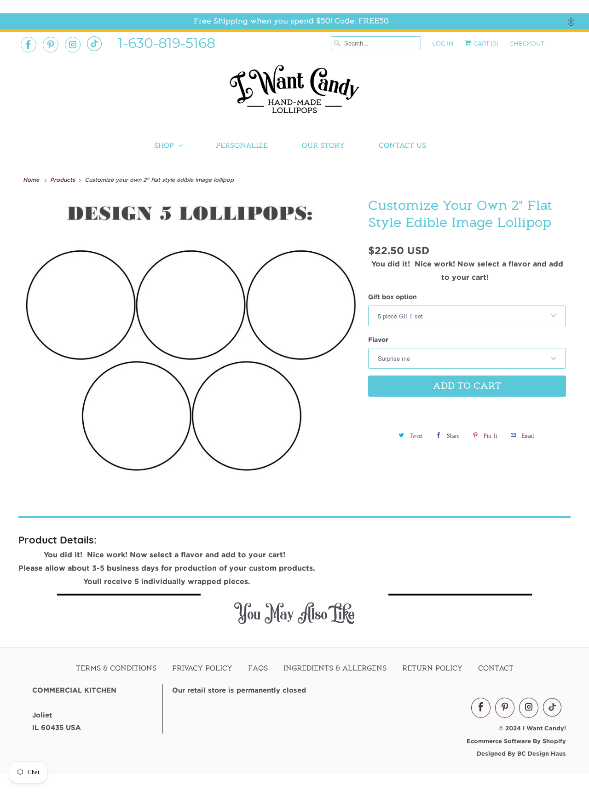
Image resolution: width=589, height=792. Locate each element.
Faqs (258, 668)
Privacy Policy (202, 668)
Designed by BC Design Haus (521, 753)
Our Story (323, 145)
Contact (496, 668)
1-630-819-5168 (166, 42)
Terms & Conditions (116, 668)
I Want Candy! (544, 728)
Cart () (485, 43)
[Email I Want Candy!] (94, 43)
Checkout (526, 43)
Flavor (378, 339)
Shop (164, 145)
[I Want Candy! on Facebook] (28, 44)
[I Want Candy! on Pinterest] (50, 44)
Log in (443, 43)
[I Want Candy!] (294, 93)
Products (63, 179)
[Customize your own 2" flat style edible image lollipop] (191, 342)
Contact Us (402, 145)
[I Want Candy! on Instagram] (73, 44)
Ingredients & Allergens (335, 668)
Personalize (242, 145)
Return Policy (432, 668)
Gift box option (392, 296)
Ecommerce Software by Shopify (516, 741)
